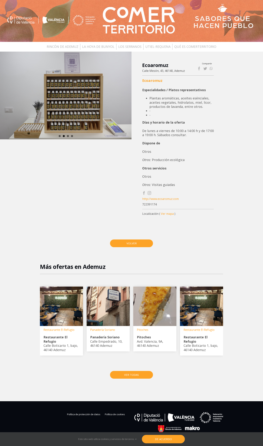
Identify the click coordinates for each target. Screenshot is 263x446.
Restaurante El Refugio (58, 330)
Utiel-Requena (158, 46)
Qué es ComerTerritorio (195, 46)
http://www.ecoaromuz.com (160, 199)
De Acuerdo (163, 439)
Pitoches (142, 330)
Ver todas (131, 375)
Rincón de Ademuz (62, 46)
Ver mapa (167, 214)
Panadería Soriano (102, 330)
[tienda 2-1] (66, 95)
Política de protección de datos (83, 414)
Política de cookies (115, 414)
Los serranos (130, 46)
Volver (131, 243)
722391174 (149, 204)
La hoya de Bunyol (98, 46)
